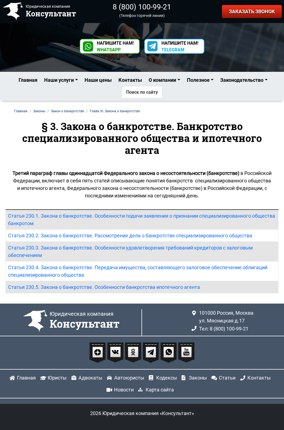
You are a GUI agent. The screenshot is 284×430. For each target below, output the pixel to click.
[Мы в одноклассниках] (134, 352)
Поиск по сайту (142, 92)
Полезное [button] (198, 80)
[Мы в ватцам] (169, 352)
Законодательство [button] (241, 80)
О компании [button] (162, 80)
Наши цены (98, 80)
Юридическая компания (85, 320)
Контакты (130, 80)
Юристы (57, 378)
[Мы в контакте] (116, 352)
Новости (124, 390)
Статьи (227, 378)
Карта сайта (160, 390)
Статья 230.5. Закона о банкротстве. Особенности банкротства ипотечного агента (104, 287)
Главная (28, 80)
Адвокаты (90, 378)
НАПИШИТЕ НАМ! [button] (115, 46)
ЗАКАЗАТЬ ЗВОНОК (252, 11)
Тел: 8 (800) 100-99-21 (223, 329)
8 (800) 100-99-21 (142, 6)
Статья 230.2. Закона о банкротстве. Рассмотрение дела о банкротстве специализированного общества (130, 235)
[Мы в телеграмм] (151, 352)
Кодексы (166, 378)
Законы (198, 378)
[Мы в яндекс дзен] (98, 352)
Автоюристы (129, 378)
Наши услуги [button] (59, 80)
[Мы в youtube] (186, 352)
